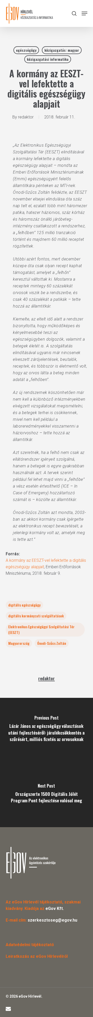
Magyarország (18, 643)
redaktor (26, 117)
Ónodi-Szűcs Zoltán (51, 643)
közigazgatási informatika (47, 59)
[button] (84, 13)
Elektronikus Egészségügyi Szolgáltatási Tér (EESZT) (41, 629)
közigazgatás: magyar (61, 50)
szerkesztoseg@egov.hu (52, 920)
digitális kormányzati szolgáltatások (36, 615)
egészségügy (26, 50)
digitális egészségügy (24, 605)
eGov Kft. (54, 908)
